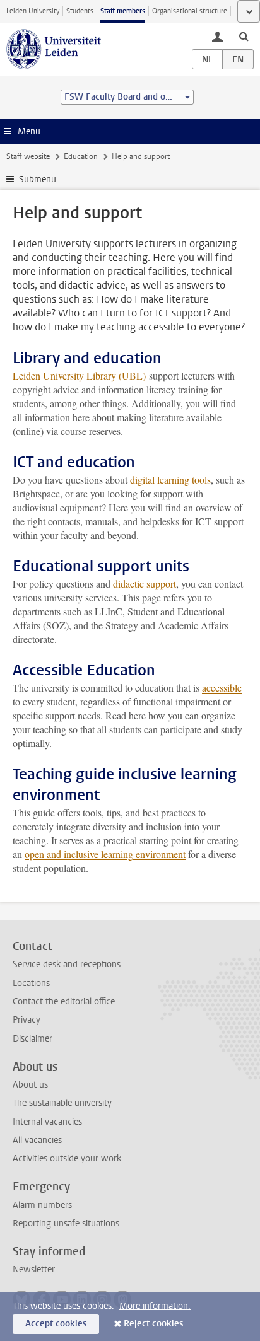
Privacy (26, 1020)
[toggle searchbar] (243, 36)
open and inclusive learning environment (105, 854)
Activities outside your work (67, 1158)
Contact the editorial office (64, 1001)
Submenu (37, 179)
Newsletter (34, 1269)
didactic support (144, 583)
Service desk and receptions (67, 964)
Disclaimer (32, 1039)
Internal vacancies (47, 1122)
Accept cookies (55, 1324)
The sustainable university (62, 1103)
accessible (222, 687)
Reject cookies (153, 1324)
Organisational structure (189, 11)
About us (30, 1085)
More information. (155, 1306)
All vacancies (37, 1140)
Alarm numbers (42, 1205)
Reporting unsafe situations (66, 1223)
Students (79, 11)
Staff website (28, 156)
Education (81, 156)
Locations (31, 983)
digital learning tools (170, 479)
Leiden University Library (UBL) (79, 375)
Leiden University (32, 11)
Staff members (122, 11)
